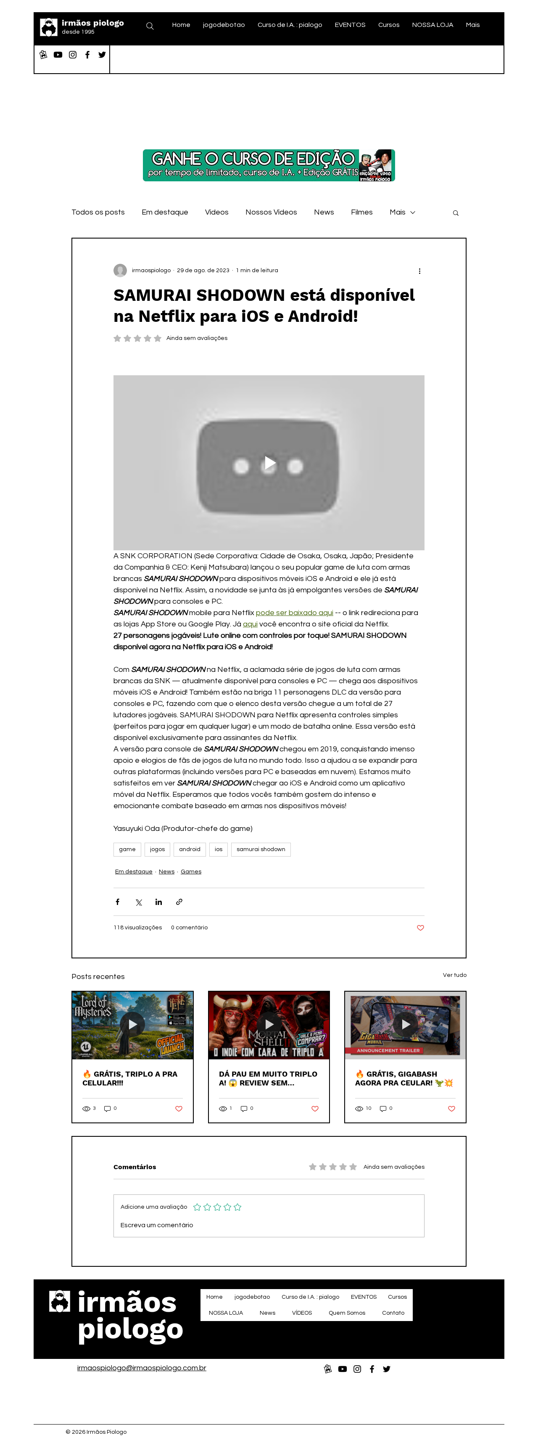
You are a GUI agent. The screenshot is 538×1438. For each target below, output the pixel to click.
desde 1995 (78, 32)
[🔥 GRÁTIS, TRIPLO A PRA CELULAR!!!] (132, 1025)
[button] (456, 212)
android (189, 849)
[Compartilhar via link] (179, 902)
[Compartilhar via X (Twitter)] (138, 902)
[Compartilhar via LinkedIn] (159, 902)
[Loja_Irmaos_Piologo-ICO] (43, 55)
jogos (157, 849)
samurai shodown (261, 849)
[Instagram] (73, 55)
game (127, 849)
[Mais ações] (419, 270)
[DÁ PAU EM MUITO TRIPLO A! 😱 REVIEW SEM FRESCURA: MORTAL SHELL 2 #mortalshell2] (269, 1025)
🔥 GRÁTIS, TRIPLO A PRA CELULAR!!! (129, 1078)
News (324, 212)
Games (191, 872)
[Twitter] (102, 55)
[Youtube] (58, 55)
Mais (398, 212)
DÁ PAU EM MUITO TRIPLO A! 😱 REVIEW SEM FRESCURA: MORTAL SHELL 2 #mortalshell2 (268, 1078)
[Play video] (269, 462)
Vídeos (217, 212)
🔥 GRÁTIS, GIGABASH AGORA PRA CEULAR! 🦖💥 (404, 1078)
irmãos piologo (93, 23)
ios (218, 849)
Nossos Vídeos (271, 212)
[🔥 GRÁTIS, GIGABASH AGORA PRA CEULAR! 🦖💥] (405, 1025)
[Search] (150, 26)
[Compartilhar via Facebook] (117, 902)
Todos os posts (98, 212)
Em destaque (165, 212)
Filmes (362, 212)
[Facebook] (87, 55)
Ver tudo (455, 975)
